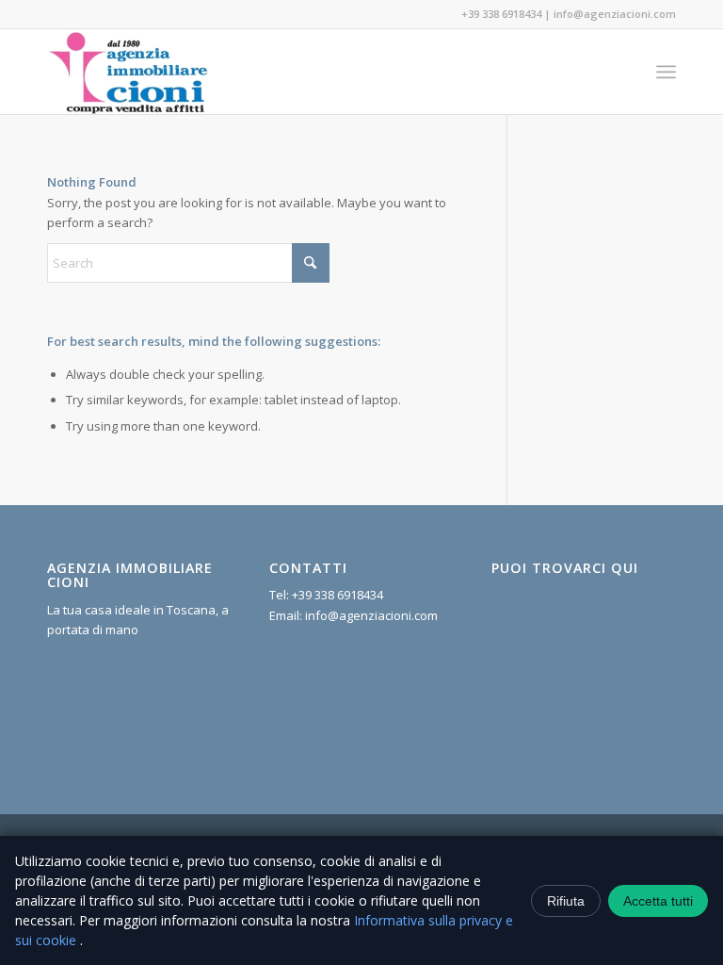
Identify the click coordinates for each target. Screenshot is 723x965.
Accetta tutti (658, 900)
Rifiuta (566, 900)
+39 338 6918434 (501, 14)
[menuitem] (666, 71)
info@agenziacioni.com (615, 14)
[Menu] (666, 71)
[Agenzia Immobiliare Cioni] (129, 71)
